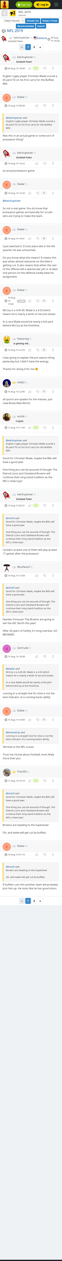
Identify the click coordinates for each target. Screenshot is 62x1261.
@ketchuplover (14, 117)
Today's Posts (49, 20)
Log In (44, 4)
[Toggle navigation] (56, 4)
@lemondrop (13, 732)
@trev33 (10, 866)
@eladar (10, 668)
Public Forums (12, 20)
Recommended (25, 26)
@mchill (10, 518)
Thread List (33, 20)
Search (41, 26)
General (42, 38)
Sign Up (25, 4)
